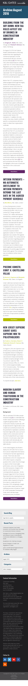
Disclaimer (14, 678)
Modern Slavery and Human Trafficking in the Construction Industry (13, 396)
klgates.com (15, 606)
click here (18, 381)
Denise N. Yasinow (15, 343)
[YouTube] (14, 659)
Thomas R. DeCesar (16, 45)
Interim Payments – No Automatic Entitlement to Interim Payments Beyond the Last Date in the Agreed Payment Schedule (13, 189)
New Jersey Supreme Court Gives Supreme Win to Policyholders (14, 332)
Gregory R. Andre (10, 43)
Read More (14, 171)
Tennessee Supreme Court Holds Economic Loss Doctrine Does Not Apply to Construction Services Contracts (13, 529)
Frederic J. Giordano (11, 341)
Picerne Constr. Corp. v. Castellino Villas (13, 270)
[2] (19, 159)
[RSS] (5, 664)
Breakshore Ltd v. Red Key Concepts (12, 541)
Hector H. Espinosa (10, 277)
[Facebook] (18, 659)
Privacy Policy (14, 676)
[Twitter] (9, 659)
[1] (13, 60)
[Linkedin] (5, 659)
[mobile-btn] (23, 3)
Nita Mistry (8, 203)
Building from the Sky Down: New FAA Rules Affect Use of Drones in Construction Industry (13, 31)
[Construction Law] (14, 2)
